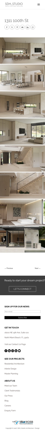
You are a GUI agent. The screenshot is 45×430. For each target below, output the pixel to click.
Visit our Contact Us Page (15, 344)
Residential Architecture (14, 364)
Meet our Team (10, 386)
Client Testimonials (12, 391)
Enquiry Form (10, 411)
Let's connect (22, 289)
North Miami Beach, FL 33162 (16, 337)
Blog (6, 401)
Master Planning (11, 374)
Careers (7, 406)
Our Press (8, 396)
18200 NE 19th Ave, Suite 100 (16, 332)
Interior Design (10, 369)
